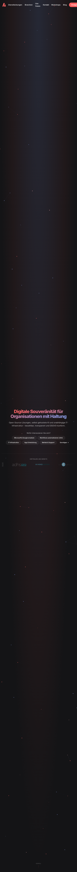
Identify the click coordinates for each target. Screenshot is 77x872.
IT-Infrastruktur (13, 442)
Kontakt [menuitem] (46, 5)
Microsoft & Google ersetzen (24, 438)
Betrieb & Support (48, 442)
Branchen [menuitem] (29, 5)
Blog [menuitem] (65, 5)
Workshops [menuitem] (55, 5)
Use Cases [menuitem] (37, 5)
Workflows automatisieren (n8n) (51, 438)
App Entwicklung (30, 442)
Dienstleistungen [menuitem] (15, 5)
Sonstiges (63, 442)
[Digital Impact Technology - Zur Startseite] (4, 5)
